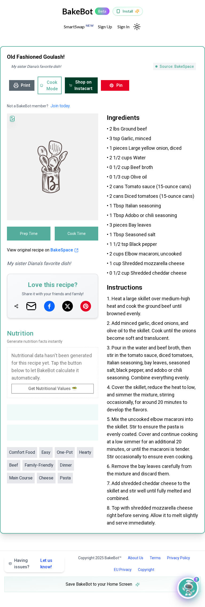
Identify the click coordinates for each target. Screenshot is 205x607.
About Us (135, 558)
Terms (155, 558)
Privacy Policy (178, 558)
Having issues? (33, 563)
